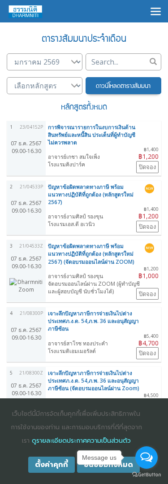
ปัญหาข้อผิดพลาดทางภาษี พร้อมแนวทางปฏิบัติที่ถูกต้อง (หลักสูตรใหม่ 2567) (91, 194)
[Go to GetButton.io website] (146, 475)
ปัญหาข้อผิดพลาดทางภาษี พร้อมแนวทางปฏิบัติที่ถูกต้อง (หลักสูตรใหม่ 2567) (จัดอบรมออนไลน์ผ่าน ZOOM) (91, 253)
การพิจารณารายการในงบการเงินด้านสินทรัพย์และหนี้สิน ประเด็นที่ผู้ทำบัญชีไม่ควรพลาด (91, 134)
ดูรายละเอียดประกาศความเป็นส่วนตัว (81, 440)
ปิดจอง (147, 167)
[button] (123, 85)
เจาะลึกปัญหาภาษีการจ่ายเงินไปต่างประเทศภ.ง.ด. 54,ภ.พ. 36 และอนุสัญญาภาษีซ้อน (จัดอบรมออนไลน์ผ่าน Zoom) (93, 380)
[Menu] (155, 10)
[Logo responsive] (25, 11)
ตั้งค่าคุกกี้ (51, 464)
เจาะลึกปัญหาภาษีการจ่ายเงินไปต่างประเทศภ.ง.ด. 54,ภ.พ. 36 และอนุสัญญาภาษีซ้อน (93, 321)
